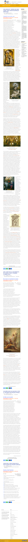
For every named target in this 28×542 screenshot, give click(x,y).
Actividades (11, 523)
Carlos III (4, 210)
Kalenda (8, 318)
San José (11, 34)
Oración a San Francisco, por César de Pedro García (11, 464)
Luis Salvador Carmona (15, 114)
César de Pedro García (10, 466)
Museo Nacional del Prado (12, 356)
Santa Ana (4, 112)
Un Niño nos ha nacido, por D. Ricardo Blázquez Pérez (11, 391)
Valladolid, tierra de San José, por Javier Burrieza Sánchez (11, 10)
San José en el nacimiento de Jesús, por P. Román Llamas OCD (11, 273)
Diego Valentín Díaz (16, 127)
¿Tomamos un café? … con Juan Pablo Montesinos (24, 56)
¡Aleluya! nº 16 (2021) (14, 17)
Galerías (13, 3)
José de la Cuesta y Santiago (8, 241)
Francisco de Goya (11, 207)
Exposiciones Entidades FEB (13, 534)
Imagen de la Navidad (13, 530)
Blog (10, 513)
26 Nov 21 (5, 275)
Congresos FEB (12, 527)
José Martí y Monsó (10, 122)
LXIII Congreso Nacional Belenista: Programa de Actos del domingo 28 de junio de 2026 (24, 17)
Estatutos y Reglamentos (13, 519)
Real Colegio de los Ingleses (12, 149)
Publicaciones (9, 3)
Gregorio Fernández (17, 70)
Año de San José (6, 20)
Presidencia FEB (9, 275)
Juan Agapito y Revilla (14, 232)
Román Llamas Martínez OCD (11, 276)
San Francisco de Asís (16, 466)
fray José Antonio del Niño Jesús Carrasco (11, 252)
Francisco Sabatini (12, 210)
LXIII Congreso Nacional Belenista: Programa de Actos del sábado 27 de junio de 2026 (24, 22)
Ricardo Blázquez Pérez (10, 394)
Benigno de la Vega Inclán (14, 235)
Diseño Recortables (12, 531)
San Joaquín (18, 111)
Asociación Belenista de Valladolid (7, 18)
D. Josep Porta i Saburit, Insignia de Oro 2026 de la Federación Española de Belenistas (24, 12)
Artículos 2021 (5, 276)
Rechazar (26, 540)
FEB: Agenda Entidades (13, 526)
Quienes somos (12, 514)
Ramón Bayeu (17, 211)
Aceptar (23, 540)
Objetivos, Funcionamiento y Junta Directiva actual (14, 517)
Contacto (16, 3)
